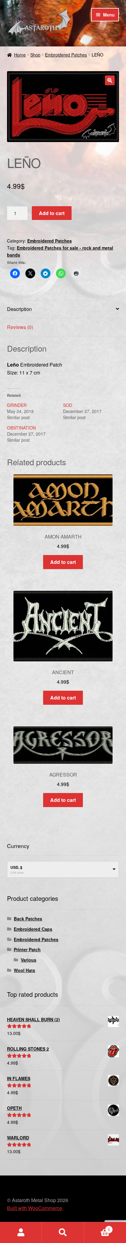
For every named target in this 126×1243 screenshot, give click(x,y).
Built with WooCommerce (34, 1208)
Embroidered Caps (33, 929)
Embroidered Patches (66, 55)
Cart (97, 1227)
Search (63, 1232)
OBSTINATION (21, 428)
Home (20, 55)
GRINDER (17, 405)
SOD (67, 405)
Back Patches (28, 919)
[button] (110, 80)
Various (28, 960)
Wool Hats (24, 970)
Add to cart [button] (63, 561)
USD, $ (16, 867)
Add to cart (52, 213)
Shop (35, 55)
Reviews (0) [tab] (20, 327)
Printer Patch (27, 949)
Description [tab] (19, 309)
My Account (21, 1232)
